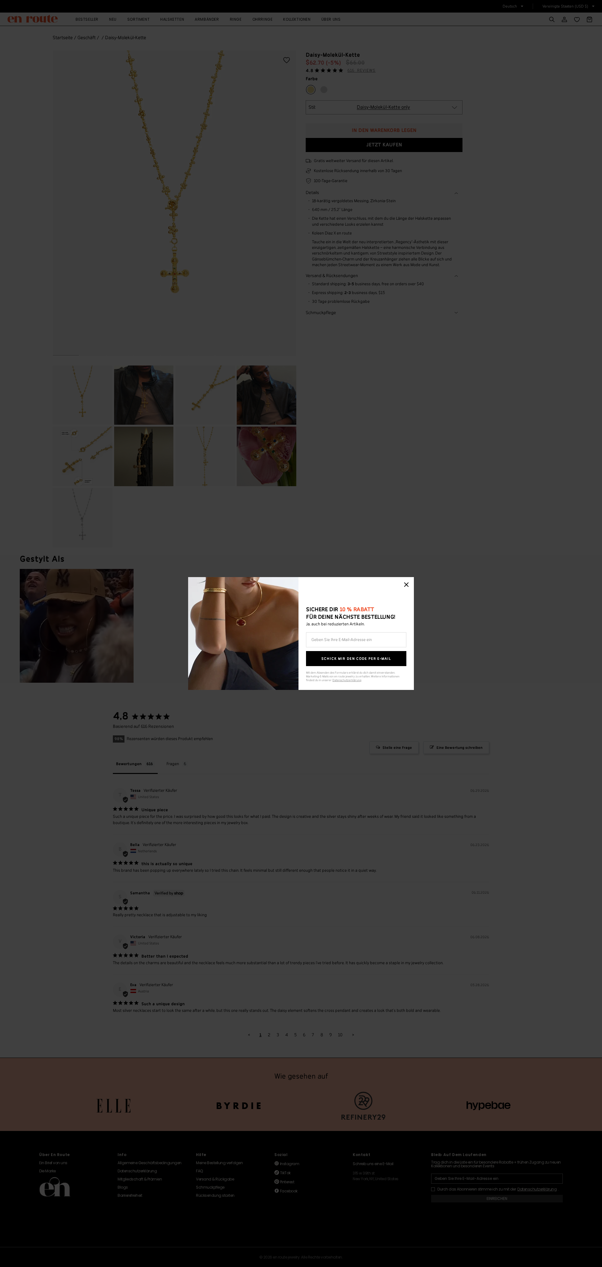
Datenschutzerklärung (346, 680)
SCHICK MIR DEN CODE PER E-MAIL (356, 659)
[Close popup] (406, 584)
